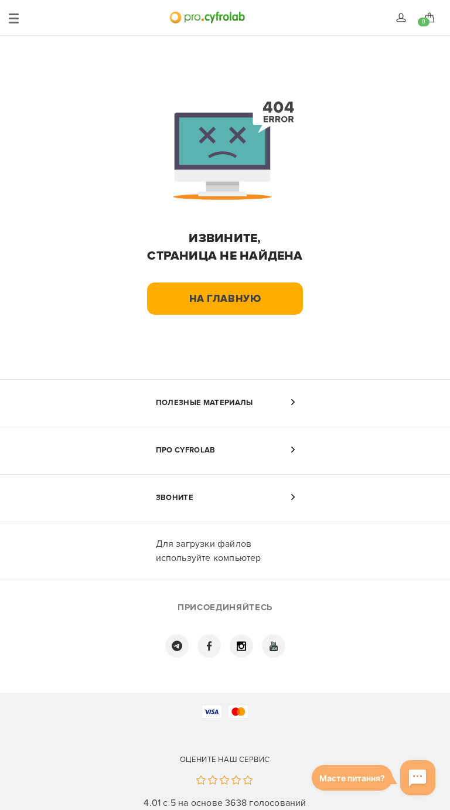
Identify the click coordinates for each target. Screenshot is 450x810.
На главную (225, 298)
